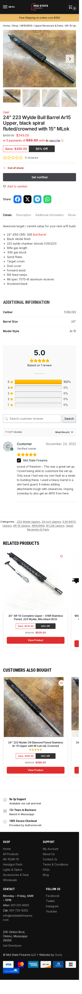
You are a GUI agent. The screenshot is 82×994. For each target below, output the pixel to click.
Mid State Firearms (35, 460)
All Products (11, 854)
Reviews (73, 215)
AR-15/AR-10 (11, 859)
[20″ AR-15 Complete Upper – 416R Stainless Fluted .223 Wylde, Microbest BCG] (33, 580)
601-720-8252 (18, 910)
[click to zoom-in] (41, 58)
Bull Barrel (39, 234)
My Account (50, 849)
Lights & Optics (12, 869)
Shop (15, 25)
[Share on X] (27, 199)
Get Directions (12, 945)
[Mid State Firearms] (19, 460)
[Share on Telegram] (37, 199)
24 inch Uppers (51, 521)
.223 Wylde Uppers (28, 521)
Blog (46, 874)
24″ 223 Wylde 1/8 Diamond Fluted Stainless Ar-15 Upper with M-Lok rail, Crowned (35, 744)
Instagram (52, 906)
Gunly (58, 954)
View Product (35, 640)
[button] (71, 7)
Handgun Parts (12, 864)
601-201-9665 (20, 905)
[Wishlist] (61, 556)
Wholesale (10, 880)
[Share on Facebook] (17, 199)
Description (23, 215)
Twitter (50, 901)
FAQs (46, 869)
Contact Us (50, 859)
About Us (49, 854)
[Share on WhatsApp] (47, 199)
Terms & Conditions (55, 864)
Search (69, 418)
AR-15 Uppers (73, 25)
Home (6, 25)
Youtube (51, 911)
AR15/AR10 (26, 25)
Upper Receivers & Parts (48, 25)
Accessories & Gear (16, 874)
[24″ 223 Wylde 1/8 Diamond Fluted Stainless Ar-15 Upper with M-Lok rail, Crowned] (33, 707)
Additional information (49, 215)
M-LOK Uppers (55, 525)
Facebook (53, 895)
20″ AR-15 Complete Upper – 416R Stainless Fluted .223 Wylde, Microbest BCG (35, 617)
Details (7, 215)
